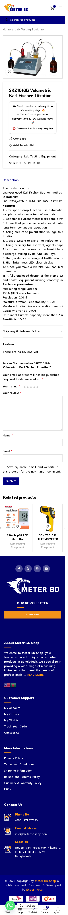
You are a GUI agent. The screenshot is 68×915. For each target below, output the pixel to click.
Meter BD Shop (45, 881)
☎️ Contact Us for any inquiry (33, 128)
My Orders (11, 714)
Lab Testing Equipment (30, 30)
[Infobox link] (32, 818)
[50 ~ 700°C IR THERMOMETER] (48, 519)
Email (7, 451)
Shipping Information (18, 771)
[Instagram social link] (37, 568)
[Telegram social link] (38, 163)
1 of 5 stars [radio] (25, 386)
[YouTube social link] (46, 568)
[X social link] (24, 163)
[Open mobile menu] (60, 7)
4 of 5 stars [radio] (33, 386)
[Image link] (32, 586)
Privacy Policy (13, 758)
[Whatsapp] (10, 905)
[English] (7, 685)
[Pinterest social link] (29, 163)
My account (12, 708)
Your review (12, 393)
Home (7, 30)
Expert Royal (34, 890)
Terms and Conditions (19, 764)
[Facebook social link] (20, 163)
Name (8, 435)
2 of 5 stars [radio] (28, 386)
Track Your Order (16, 727)
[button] (64, 528)
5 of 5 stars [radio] (36, 386)
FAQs (7, 789)
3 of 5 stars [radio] (31, 386)
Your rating (11, 386)
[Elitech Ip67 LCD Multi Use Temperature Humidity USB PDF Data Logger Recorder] (17, 519)
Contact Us (11, 733)
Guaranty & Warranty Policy (23, 783)
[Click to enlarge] (9, 72)
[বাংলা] (13, 685)
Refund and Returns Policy (22, 777)
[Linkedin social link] (34, 163)
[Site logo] (15, 8)
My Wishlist (12, 720)
